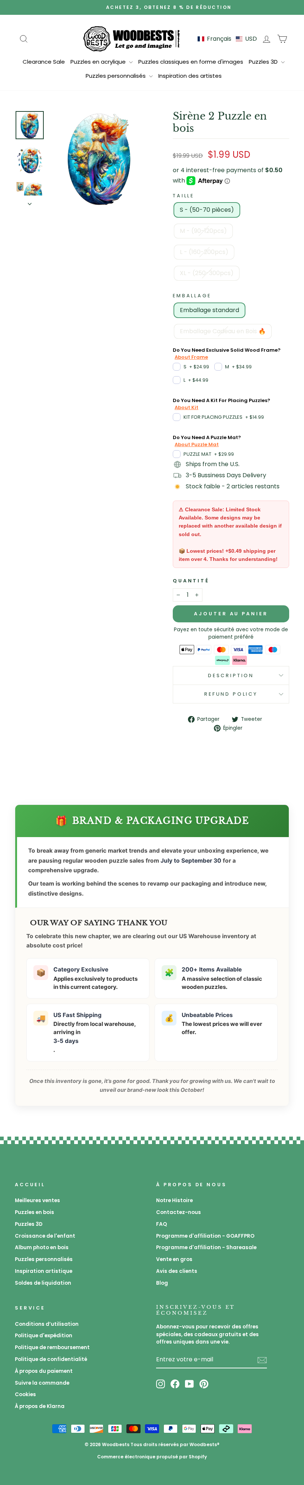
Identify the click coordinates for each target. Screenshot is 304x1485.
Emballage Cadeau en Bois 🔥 (223, 331)
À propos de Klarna (40, 1406)
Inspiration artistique (43, 1271)
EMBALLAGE (192, 295)
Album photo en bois (42, 1247)
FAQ (161, 1224)
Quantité (191, 581)
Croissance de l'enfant (45, 1236)
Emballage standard (209, 310)
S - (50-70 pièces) (207, 209)
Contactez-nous (178, 1212)
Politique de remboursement (52, 1347)
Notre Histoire (174, 1200)
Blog (162, 1283)
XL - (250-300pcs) (207, 273)
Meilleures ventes (37, 1200)
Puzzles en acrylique (98, 62)
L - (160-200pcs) (204, 252)
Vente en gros (174, 1259)
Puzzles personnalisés (116, 76)
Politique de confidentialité (51, 1359)
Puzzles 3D (264, 62)
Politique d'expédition (43, 1335)
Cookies (25, 1394)
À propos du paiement (44, 1371)
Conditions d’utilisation (47, 1324)
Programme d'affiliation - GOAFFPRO (205, 1236)
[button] (227, 38)
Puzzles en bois (34, 1212)
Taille (183, 196)
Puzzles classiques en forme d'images (190, 62)
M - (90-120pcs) (203, 231)
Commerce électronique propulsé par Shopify (152, 1457)
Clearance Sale (44, 62)
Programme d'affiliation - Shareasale (206, 1247)
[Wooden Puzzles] (131, 38)
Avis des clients (176, 1271)
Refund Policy (231, 694)
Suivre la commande (42, 1383)
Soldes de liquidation (43, 1283)
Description (231, 675)
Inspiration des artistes (190, 76)
